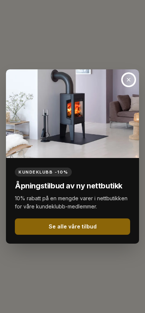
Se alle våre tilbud (73, 226)
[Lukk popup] (129, 80)
